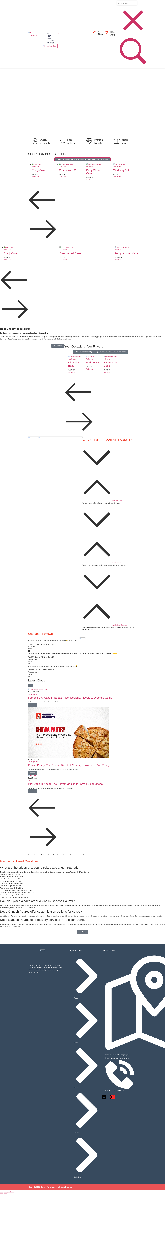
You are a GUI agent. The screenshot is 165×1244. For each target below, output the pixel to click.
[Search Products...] (133, 51)
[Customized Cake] (70, 164)
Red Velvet (92, 362)
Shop (49, 36)
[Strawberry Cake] (111, 357)
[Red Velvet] (93, 357)
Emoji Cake (39, 170)
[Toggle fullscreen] (5, 1192)
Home (49, 34)
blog (29, 780)
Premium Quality (117, 501)
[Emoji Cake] (43, 164)
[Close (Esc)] (12, 1192)
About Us (50, 40)
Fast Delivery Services (119, 625)
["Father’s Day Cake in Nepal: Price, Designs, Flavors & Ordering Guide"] (32, 705)
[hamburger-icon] (60, 33)
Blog (49, 38)
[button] (82, 159)
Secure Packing (117, 563)
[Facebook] (104, 1097)
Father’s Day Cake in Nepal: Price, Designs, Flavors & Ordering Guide (70, 697)
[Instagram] (112, 1097)
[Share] (9, 1192)
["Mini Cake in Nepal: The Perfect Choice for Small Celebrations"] (32, 791)
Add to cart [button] (35, 166)
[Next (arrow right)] (5, 1194)
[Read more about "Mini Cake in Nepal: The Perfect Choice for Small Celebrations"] (32, 776)
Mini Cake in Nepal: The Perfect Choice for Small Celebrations (65, 783)
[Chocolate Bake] (75, 357)
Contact (50, 43)
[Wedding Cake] (125, 164)
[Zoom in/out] (1, 1192)
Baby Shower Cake (126, 253)
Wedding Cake (122, 170)
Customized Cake (69, 170)
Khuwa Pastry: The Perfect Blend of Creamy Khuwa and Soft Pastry (69, 765)
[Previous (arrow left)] (1, 1194)
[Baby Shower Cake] (97, 164)
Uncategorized (33, 694)
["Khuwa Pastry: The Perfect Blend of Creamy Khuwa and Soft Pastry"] (32, 773)
